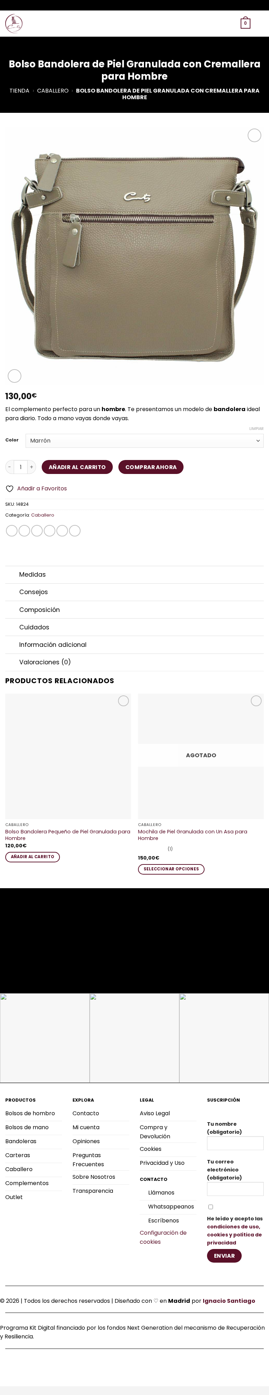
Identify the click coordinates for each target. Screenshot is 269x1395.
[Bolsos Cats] (14, 23)
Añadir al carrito (77, 467)
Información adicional (53, 645)
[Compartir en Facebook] (24, 530)
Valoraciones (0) (45, 662)
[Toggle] (12, 575)
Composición (39, 610)
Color (12, 440)
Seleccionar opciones (171, 869)
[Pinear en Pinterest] (62, 530)
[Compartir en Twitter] (37, 530)
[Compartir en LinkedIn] (75, 530)
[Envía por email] (49, 530)
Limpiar (256, 428)
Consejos (33, 592)
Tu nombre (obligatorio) (224, 1127)
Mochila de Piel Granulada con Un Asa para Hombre (192, 834)
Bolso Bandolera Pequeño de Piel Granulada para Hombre (67, 834)
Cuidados (34, 627)
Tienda (19, 91)
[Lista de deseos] (220, 23)
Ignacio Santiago (229, 1301)
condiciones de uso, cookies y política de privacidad (234, 1234)
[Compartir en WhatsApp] (12, 530)
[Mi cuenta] (232, 23)
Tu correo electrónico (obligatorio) (224, 1169)
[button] (209, 23)
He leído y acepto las (235, 1230)
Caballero (53, 91)
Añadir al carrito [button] (33, 857)
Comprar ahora (151, 467)
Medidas (32, 574)
